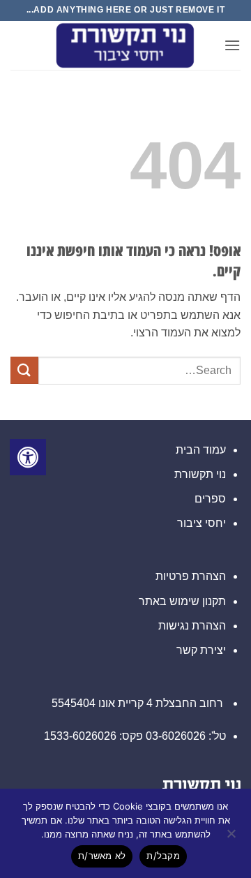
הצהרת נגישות (192, 626)
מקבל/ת (163, 855)
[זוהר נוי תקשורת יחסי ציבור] (125, 45)
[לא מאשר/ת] (232, 837)
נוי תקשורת (200, 474)
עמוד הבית (201, 450)
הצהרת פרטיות (190, 576)
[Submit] (24, 370)
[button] (232, 45)
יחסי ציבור (201, 523)
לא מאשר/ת (102, 855)
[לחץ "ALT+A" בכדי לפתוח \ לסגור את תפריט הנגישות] (28, 457)
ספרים (210, 499)
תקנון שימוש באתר (182, 601)
